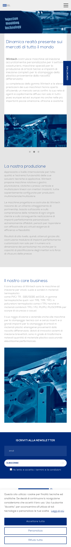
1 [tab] (30, 152)
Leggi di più (57, 511)
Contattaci (68, 73)
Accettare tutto (35, 521)
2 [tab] (34, 152)
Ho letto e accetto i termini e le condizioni (37, 470)
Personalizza (35, 531)
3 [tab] (38, 152)
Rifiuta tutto (35, 540)
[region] (35, 518)
